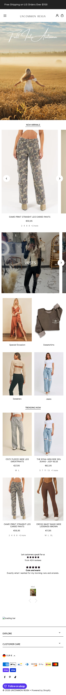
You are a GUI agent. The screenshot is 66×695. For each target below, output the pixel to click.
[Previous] (6, 178)
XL (51, 535)
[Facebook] (4, 677)
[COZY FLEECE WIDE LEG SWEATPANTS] (17, 434)
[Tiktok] (15, 677)
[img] (33, 557)
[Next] (59, 178)
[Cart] (62, 15)
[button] (31, 601)
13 (49, 470)
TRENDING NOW (33, 407)
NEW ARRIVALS (33, 125)
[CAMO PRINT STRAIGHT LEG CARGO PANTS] (30, 172)
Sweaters (17, 399)
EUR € (9, 655)
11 (45, 470)
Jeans (48, 399)
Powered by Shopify (41, 690)
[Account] (57, 15)
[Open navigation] (9, 15)
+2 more (34, 226)
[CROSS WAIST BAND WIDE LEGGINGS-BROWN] (48, 499)
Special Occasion (17, 345)
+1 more (54, 470)
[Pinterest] (10, 677)
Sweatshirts (48, 345)
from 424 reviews (33, 560)
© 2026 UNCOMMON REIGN (16, 690)
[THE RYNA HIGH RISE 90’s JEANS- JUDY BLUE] (48, 434)
